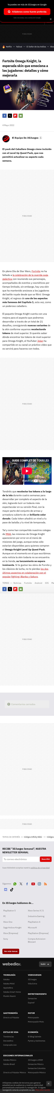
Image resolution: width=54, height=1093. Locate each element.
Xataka (6, 979)
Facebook (4, 116)
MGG (8, 534)
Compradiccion (9, 1045)
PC (4, 916)
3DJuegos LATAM (35, 1060)
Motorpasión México (37, 1072)
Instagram (39, 883)
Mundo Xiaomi (9, 996)
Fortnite (36, 271)
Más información (43, 1090)
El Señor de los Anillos (36, 46)
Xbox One (7, 922)
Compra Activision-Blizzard (37, 940)
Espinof (31, 1002)
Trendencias (8, 1036)
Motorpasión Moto (36, 1021)
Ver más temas (11, 951)
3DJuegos (32, 979)
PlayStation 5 (9, 910)
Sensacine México (36, 1064)
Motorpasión (33, 1017)
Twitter (10, 116)
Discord (5, 889)
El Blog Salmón (34, 1036)
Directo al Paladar (11, 1017)
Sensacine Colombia (36, 1068)
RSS (45, 883)
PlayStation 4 (34, 922)
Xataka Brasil (9, 1064)
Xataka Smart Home (12, 992)
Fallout (19, 46)
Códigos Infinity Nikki (33, 837)
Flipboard (15, 116)
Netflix (9, 46)
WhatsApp (14, 883)
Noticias (17, 583)
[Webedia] (11, 966)
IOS (47, 583)
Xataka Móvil (9, 983)
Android (38, 583)
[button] (26, 138)
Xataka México (9, 1060)
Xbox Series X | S (36, 910)
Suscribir (46, 859)
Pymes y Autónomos (36, 1041)
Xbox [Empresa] (10, 933)
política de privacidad (40, 868)
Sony (5, 939)
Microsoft (32, 927)
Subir (43, 964)
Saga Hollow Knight (12, 927)
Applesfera (8, 988)
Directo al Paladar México (14, 1072)
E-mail (21, 116)
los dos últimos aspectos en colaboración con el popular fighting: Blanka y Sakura (25, 572)
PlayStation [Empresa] (38, 933)
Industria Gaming (36, 916)
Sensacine (32, 998)
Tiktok (11, 889)
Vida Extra (32, 983)
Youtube (33, 883)
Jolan (40, 340)
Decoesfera (8, 1041)
